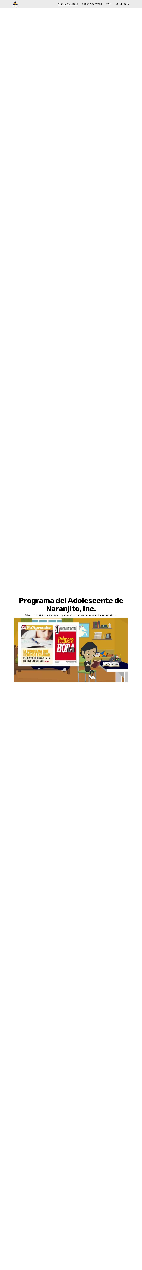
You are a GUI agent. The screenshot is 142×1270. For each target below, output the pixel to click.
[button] (121, 4)
